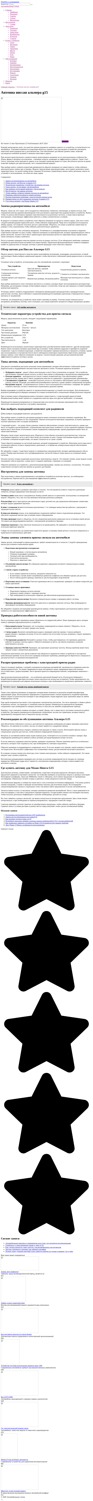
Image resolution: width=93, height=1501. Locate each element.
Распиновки (14, 69)
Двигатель (9, 26)
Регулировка (15, 71)
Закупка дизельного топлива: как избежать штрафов (25, 1249)
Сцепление (14, 75)
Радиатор (13, 36)
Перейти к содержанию (10, 2)
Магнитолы (14, 20)
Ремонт (13, 73)
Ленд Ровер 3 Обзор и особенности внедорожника (25, 825)
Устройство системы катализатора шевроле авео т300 (21, 1366)
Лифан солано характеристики (13, 1303)
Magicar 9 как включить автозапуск (14, 1460)
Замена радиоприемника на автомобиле (20, 181)
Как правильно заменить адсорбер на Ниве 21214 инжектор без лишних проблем (36, 823)
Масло (12, 51)
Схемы (12, 24)
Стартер (13, 38)
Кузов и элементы (12, 40)
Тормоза (13, 77)
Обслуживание (11, 59)
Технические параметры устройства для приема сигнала (27, 185)
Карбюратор (15, 34)
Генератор (14, 28)
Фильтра (13, 79)
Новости (8, 81)
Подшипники (15, 65)
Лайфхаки (14, 12)
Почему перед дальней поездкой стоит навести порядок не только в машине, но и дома (39, 1251)
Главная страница (8, 87)
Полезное (13, 14)
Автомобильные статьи (10, 6)
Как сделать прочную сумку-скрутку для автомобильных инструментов (33, 1247)
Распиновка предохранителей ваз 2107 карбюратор (25, 815)
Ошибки (13, 63)
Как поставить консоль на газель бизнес (16, 1334)
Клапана (13, 61)
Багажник (14, 45)
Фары (12, 57)
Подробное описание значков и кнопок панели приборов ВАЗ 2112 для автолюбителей (39, 821)
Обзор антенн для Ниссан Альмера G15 (20, 183)
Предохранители (16, 67)
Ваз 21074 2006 (7, 1397)
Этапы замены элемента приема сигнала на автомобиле (27, 193)
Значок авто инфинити (10, 1272)
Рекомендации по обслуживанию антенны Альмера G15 (27, 199)
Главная (8, 10)
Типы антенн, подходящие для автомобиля (22, 187)
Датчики (13, 30)
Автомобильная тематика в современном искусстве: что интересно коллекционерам (38, 1243)
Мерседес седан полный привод (13, 1491)
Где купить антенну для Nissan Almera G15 (21, 201)
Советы (13, 16)
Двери (12, 47)
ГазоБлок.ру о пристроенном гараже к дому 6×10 (24, 1245)
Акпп (12, 42)
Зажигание (14, 32)
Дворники (14, 49)
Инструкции (10, 22)
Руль (11, 55)
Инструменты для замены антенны (19, 191)
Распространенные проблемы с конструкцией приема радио (28, 197)
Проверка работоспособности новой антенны (23, 195)
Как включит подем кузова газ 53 (18, 819)
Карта (7, 83)
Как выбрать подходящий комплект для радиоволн (25, 189)
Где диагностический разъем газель (14, 1428)
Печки (12, 53)
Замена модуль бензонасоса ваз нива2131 (21, 817)
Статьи (12, 18)
